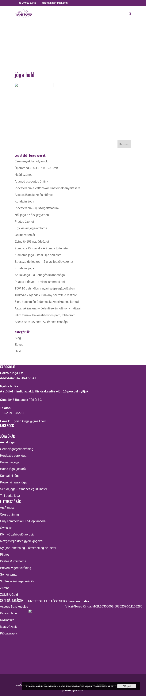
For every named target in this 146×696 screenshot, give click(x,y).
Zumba (5, 588)
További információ (103, 686)
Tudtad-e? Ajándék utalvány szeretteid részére (46, 295)
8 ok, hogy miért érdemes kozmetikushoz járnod (47, 301)
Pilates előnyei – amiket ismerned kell (40, 281)
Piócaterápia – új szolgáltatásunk (37, 208)
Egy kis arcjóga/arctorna (31, 228)
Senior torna (8, 574)
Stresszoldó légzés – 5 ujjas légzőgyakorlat (44, 261)
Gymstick (6, 527)
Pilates (4, 554)
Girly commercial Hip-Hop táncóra (23, 521)
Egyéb (19, 344)
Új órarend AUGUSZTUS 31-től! (36, 168)
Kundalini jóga (24, 201)
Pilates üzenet (24, 221)
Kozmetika (7, 620)
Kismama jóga (9, 462)
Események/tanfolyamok (31, 161)
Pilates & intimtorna (13, 561)
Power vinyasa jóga (13, 482)
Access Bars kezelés (14, 606)
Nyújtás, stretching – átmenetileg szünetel (28, 548)
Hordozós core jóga (13, 455)
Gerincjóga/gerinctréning (16, 449)
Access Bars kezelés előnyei (34, 194)
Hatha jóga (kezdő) (13, 469)
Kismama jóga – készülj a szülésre (38, 255)
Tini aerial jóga (10, 495)
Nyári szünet (23, 174)
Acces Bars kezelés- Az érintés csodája (41, 321)
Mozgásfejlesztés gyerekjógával (21, 541)
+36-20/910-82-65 (12, 413)
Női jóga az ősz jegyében (32, 215)
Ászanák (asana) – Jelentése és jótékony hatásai (48, 308)
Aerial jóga (7, 442)
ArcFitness (7, 507)
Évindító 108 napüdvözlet (32, 241)
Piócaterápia (8, 633)
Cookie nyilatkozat (73, 690)
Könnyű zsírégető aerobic (17, 534)
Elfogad (127, 686)
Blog (18, 338)
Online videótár (25, 234)
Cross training (9, 514)
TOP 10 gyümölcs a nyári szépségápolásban (45, 288)
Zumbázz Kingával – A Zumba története (41, 248)
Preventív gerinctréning (15, 567)
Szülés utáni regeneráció (17, 581)
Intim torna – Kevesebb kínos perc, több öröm (45, 315)
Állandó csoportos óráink (31, 181)
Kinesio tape (8, 613)
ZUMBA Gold (9, 594)
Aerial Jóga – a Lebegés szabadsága (40, 275)
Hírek (18, 351)
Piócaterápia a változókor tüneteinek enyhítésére (47, 188)
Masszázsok (8, 626)
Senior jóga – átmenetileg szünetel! (24, 489)
